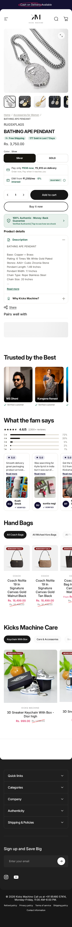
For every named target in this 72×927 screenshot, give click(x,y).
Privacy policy (26, 905)
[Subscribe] (61, 861)
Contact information (36, 910)
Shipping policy (60, 905)
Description (19, 239)
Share (13, 307)
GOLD (52, 158)
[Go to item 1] (25, 102)
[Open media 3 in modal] (61, 35)
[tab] (15, 535)
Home (7, 114)
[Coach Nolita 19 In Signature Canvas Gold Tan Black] (45, 558)
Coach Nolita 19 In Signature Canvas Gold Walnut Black (16, 588)
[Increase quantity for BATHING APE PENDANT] (23, 195)
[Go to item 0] (10, 102)
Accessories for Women (26, 114)
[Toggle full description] (13, 289)
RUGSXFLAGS (14, 124)
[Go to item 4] (55, 102)
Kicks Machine (30, 708)
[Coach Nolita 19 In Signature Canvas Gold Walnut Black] (17, 558)
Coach (17, 576)
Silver (19, 158)
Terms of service (43, 905)
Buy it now (36, 206)
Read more (11, 473)
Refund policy (10, 905)
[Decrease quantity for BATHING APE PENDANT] (7, 195)
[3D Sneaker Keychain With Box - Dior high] (30, 676)
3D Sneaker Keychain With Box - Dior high (30, 714)
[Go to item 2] (40, 102)
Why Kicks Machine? (25, 298)
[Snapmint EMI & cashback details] (64, 180)
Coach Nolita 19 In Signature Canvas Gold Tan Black (45, 588)
